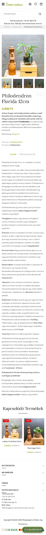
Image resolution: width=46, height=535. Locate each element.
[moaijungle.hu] (14, 4)
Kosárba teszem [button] (3, 437)
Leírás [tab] (13, 154)
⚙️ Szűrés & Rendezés (32, 530)
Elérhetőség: (6, 134)
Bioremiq (29, 292)
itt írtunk (19, 330)
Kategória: (6, 145)
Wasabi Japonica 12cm (42, 94)
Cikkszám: (5, 142)
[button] (41, 55)
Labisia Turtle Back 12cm (11, 442)
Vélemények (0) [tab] (27, 154)
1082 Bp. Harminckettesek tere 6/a (28, 24)
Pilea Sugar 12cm (34, 448)
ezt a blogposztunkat (27, 387)
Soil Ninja (34, 320)
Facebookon (24, 122)
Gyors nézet (7, 437)
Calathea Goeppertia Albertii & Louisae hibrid (38, 94)
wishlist (35, 4)
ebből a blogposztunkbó (11, 395)
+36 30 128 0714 (29, 21)
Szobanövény (17, 27)
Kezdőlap (7, 27)
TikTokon (18, 368)
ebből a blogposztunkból (28, 211)
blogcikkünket (33, 246)
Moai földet (38, 323)
